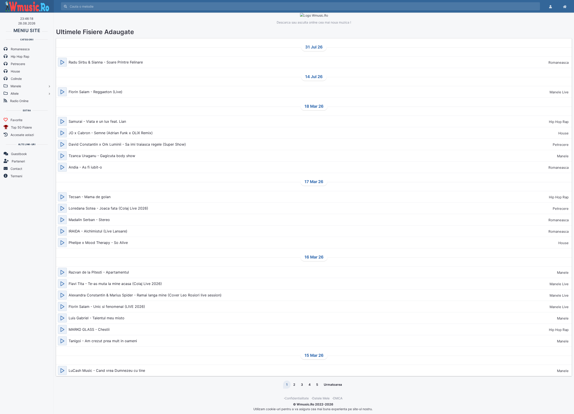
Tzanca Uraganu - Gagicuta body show (102, 155)
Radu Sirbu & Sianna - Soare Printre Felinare (106, 62)
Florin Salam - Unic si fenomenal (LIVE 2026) (107, 306)
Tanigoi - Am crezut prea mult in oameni (103, 341)
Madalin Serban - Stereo (89, 219)
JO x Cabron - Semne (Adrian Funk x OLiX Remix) (111, 133)
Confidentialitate (297, 398)
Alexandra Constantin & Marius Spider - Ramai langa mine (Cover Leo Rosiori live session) (145, 295)
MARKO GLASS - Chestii (89, 329)
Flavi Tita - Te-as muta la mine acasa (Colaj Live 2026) (115, 283)
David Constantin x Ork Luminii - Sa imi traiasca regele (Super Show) (127, 144)
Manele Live (559, 92)
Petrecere (561, 144)
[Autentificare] (550, 6)
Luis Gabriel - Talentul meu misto (96, 318)
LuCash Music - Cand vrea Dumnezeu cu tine (107, 370)
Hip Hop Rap (559, 122)
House (563, 133)
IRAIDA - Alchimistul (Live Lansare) (98, 231)
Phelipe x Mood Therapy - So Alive (98, 242)
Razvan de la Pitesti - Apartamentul (99, 272)
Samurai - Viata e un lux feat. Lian (97, 121)
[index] (565, 6)
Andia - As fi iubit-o (85, 167)
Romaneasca (558, 62)
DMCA (337, 398)
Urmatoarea (333, 384)
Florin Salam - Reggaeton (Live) (95, 92)
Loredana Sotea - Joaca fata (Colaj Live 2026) (108, 208)
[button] (62, 62)
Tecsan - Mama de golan (90, 197)
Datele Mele (321, 398)
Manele (563, 156)
